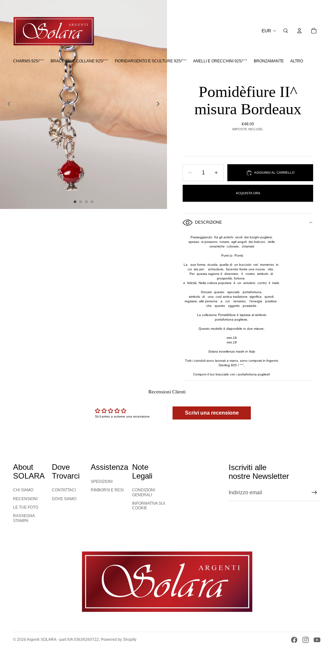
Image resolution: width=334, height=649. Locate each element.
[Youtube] (317, 640)
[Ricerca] (286, 31)
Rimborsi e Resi (107, 490)
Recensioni (25, 499)
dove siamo (64, 499)
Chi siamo (23, 490)
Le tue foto (25, 507)
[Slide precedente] (7, 104)
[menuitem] (296, 61)
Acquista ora (248, 193)
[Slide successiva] (160, 104)
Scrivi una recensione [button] (212, 413)
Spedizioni (102, 481)
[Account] (299, 31)
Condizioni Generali (143, 492)
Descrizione (208, 222)
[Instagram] (306, 640)
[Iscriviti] (314, 492)
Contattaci (64, 490)
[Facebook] (294, 640)
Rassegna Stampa (24, 518)
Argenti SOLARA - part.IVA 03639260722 (63, 639)
